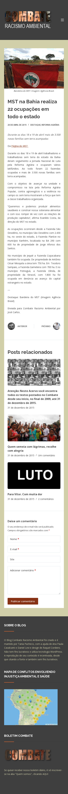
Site (12, 559)
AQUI (45, 774)
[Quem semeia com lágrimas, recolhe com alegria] (34, 428)
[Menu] (62, 19)
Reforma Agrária (50, 124)
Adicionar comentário (23, 570)
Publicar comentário (23, 601)
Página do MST (19, 146)
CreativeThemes (13, 790)
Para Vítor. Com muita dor (25, 494)
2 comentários (46, 499)
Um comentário (46, 455)
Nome (14, 539)
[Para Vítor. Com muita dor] (34, 475)
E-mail (14, 549)
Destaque (35, 124)
